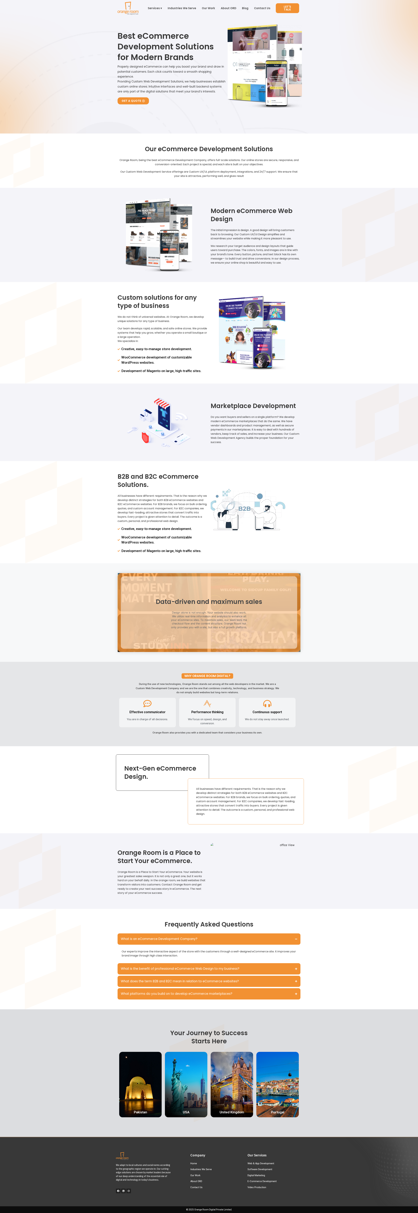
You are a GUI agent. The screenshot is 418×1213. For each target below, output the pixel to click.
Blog (245, 8)
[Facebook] (118, 1191)
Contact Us (262, 8)
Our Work (208, 8)
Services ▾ (155, 8)
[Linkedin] (123, 1191)
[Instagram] (128, 1191)
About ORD (228, 8)
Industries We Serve (182, 8)
